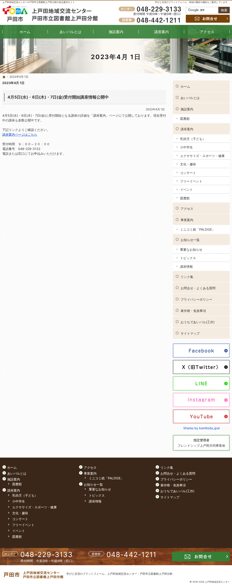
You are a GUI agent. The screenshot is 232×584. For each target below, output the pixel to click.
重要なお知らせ (191, 249)
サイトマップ (190, 333)
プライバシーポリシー (196, 299)
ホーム (185, 86)
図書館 (185, 119)
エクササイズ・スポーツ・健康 (202, 156)
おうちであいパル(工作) (198, 322)
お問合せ (208, 19)
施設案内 (187, 109)
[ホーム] (4, 77)
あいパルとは (190, 98)
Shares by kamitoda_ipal (201, 428)
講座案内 (187, 129)
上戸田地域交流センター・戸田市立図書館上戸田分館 (139, 573)
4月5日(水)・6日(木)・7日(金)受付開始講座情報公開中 (58, 97)
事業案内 (187, 220)
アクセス (187, 208)
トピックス (188, 258)
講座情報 (186, 266)
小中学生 (186, 147)
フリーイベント (191, 181)
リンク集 (187, 277)
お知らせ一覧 (190, 240)
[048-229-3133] (151, 9)
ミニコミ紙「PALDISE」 (197, 229)
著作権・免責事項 (193, 311)
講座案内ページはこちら (19, 134)
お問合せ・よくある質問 (198, 288)
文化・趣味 (188, 164)
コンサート (188, 173)
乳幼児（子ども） (192, 139)
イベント (186, 189)
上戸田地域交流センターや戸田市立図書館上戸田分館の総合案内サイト (38, 2)
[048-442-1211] (151, 20)
